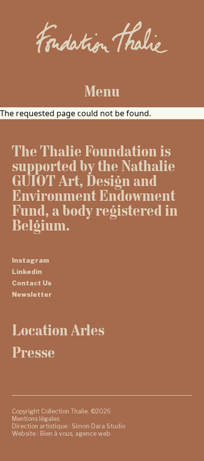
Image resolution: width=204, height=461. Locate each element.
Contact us (31, 283)
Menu (102, 91)
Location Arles (58, 330)
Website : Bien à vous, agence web (61, 433)
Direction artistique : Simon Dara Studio (68, 426)
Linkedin (27, 272)
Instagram (30, 260)
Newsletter (32, 294)
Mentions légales (35, 418)
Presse (33, 352)
